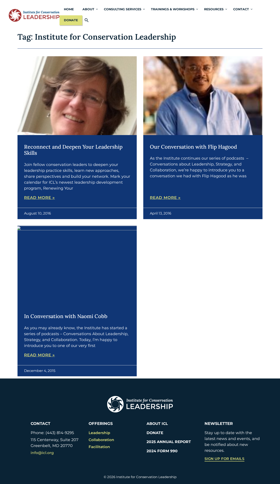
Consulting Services (122, 9)
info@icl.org (42, 453)
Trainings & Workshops (172, 9)
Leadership (99, 433)
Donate (71, 20)
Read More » (39, 197)
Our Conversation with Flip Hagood (193, 146)
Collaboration (101, 440)
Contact (241, 9)
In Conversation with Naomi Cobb (65, 316)
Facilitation (99, 447)
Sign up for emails (224, 459)
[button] (87, 20)
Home (69, 9)
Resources (214, 9)
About (88, 9)
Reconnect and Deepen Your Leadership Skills (73, 150)
